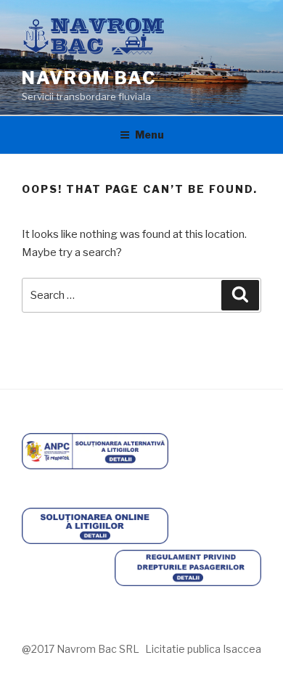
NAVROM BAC (89, 77)
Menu (149, 134)
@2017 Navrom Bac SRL (80, 649)
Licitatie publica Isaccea (203, 649)
